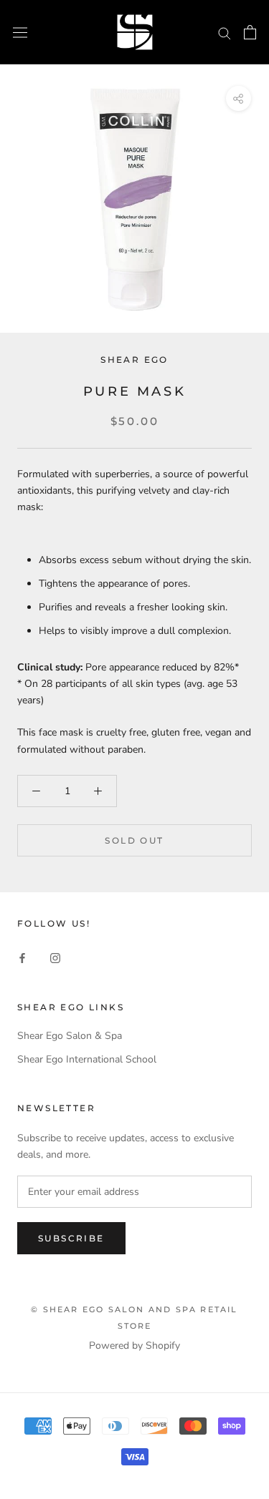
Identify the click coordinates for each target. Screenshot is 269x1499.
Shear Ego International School (86, 1059)
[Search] (224, 32)
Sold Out (134, 840)
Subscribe (71, 1238)
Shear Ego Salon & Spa (69, 1036)
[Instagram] (55, 957)
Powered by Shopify (134, 1345)
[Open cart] (250, 32)
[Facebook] (22, 957)
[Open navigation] (20, 31)
